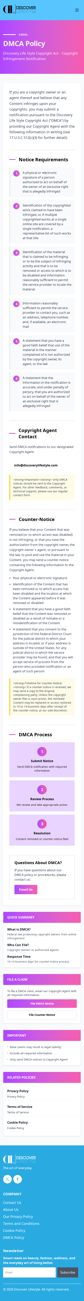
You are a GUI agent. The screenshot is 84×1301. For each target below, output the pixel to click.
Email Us (26, 889)
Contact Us (12, 1202)
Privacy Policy (16, 1096)
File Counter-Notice (42, 1015)
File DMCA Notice (42, 1003)
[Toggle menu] (77, 10)
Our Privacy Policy (18, 1216)
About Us (11, 1209)
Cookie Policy (15, 1128)
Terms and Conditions (21, 1223)
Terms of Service (18, 1112)
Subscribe (67, 1272)
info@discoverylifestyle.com (36, 465)
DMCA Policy (13, 1237)
